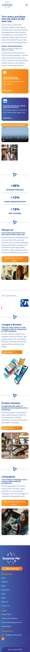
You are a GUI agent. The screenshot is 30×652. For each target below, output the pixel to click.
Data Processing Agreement (12, 622)
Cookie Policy (6, 626)
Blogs (4, 598)
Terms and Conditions (9, 618)
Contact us (5, 606)
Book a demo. (8, 352)
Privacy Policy (6, 614)
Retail (4, 586)
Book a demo (11, 569)
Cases (4, 594)
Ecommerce (6, 590)
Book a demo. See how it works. (14, 125)
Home (4, 578)
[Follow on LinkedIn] (3, 638)
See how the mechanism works (14, 259)
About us (5, 602)
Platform (5, 582)
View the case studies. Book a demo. (14, 503)
